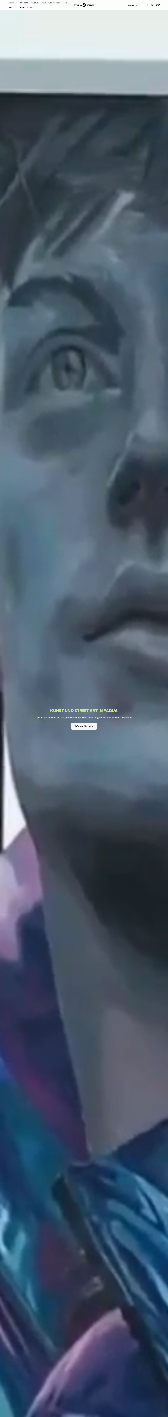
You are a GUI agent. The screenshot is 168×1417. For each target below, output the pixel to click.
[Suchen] (147, 5)
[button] (152, 5)
